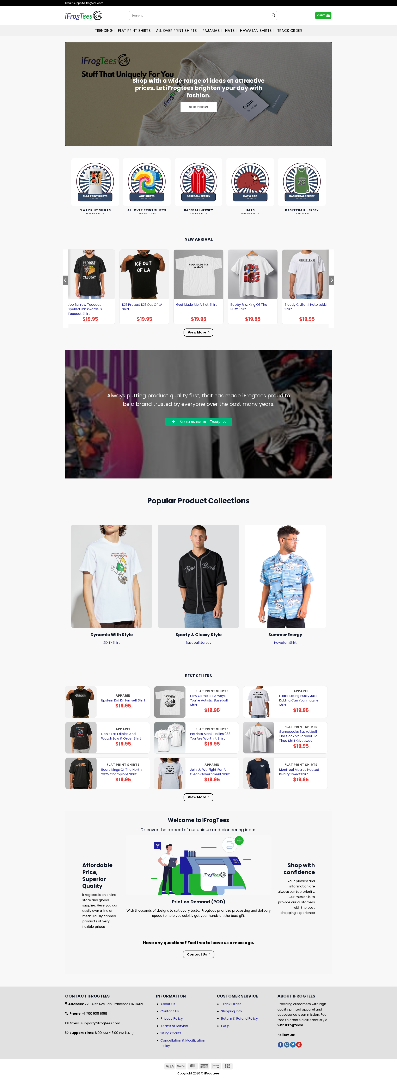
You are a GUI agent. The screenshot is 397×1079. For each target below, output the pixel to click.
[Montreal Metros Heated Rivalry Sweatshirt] (258, 773)
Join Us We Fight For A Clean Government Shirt (210, 772)
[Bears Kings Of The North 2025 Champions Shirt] (81, 773)
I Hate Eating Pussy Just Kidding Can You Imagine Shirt (298, 700)
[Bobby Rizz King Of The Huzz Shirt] (252, 274)
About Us (167, 1004)
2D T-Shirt (111, 642)
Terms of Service (174, 1026)
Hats (230, 30)
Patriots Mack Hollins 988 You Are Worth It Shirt (210, 736)
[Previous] (65, 288)
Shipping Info (231, 1011)
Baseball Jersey (198, 642)
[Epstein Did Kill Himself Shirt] (81, 702)
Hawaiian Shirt (285, 642)
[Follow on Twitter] (292, 1045)
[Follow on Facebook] (280, 1045)
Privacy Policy (171, 1018)
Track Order (289, 30)
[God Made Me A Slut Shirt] (198, 274)
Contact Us (169, 1011)
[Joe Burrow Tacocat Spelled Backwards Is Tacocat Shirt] (90, 274)
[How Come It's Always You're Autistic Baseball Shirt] (169, 702)
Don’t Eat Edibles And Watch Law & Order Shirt (121, 736)
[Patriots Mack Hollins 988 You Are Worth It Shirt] (169, 737)
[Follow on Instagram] (286, 1045)
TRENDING (104, 30)
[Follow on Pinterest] (299, 1045)
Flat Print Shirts (134, 30)
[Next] (332, 288)
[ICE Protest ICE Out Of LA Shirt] (144, 274)
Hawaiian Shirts (256, 30)
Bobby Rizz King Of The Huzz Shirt (248, 307)
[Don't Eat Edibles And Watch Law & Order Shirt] (81, 737)
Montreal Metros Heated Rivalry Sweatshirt (299, 772)
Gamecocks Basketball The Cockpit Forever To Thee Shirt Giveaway (298, 736)
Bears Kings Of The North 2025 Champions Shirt (121, 772)
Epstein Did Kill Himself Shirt (123, 700)
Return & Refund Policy (239, 1018)
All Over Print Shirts (176, 30)
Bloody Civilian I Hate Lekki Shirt (305, 307)
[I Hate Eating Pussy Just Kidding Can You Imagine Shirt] (258, 702)
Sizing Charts (170, 1033)
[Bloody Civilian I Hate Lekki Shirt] (307, 274)
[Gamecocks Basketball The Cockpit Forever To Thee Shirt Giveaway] (258, 737)
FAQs (225, 1026)
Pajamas (211, 30)
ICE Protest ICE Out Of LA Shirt (142, 307)
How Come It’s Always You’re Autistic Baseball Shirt (209, 700)
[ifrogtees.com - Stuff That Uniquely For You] (94, 15)
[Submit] (273, 15)
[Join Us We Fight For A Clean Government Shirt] (169, 773)
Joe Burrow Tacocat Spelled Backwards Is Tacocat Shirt (85, 309)
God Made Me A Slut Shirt (196, 304)
